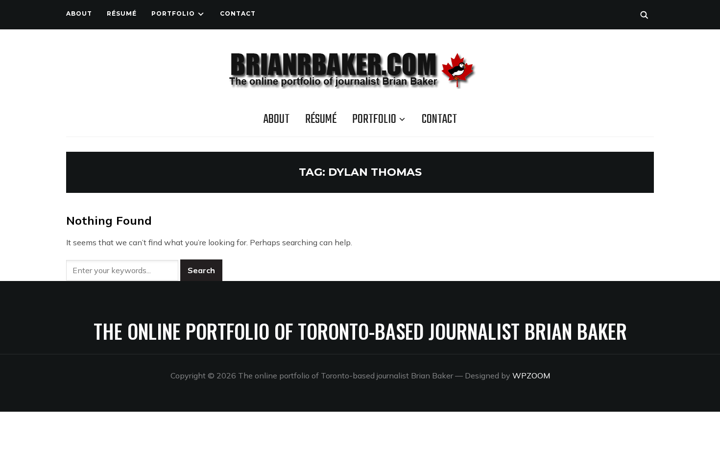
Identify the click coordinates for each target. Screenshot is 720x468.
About (79, 13)
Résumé (122, 13)
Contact (238, 13)
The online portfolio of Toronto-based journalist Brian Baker (360, 331)
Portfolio (173, 13)
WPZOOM (531, 375)
